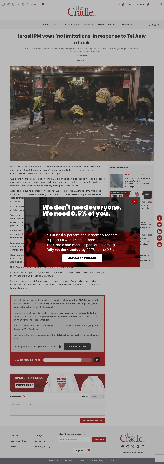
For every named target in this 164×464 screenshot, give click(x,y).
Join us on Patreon (82, 258)
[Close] (134, 201)
